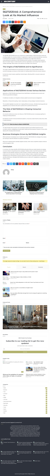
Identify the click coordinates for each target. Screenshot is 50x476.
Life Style (5, 399)
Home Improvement (7, 401)
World (8, 6)
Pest (4, 412)
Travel (5, 407)
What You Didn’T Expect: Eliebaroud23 (39, 212)
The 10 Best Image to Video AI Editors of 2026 (20, 277)
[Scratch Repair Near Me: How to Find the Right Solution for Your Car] (41, 455)
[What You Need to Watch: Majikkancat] (29, 84)
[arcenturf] (9, 1)
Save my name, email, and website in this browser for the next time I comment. (19, 247)
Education (5, 405)
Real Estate (6, 403)
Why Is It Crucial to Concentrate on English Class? (21, 287)
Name (4, 238)
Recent (24, 267)
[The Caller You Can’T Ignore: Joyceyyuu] (9, 206)
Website (27, 242)
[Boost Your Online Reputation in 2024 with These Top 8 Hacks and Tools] (6, 284)
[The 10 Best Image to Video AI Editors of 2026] (6, 278)
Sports (5, 409)
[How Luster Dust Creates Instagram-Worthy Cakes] (25, 464)
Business (5, 389)
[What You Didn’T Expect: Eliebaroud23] (40, 206)
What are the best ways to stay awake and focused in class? (24, 271)
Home (5, 6)
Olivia (6, 18)
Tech (4, 391)
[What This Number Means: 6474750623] (25, 206)
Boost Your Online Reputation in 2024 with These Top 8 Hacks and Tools (27, 282)
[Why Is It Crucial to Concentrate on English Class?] (6, 289)
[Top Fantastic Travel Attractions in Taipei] (29, 363)
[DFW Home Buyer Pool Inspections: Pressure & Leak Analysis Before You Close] (25, 455)
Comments (40, 267)
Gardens (5, 411)
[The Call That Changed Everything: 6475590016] (6, 84)
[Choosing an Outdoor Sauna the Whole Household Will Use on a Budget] (41, 464)
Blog (4, 395)
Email (4, 242)
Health (5, 397)
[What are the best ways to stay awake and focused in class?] (6, 273)
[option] (25, 317)
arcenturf (5, 393)
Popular (8, 267)
